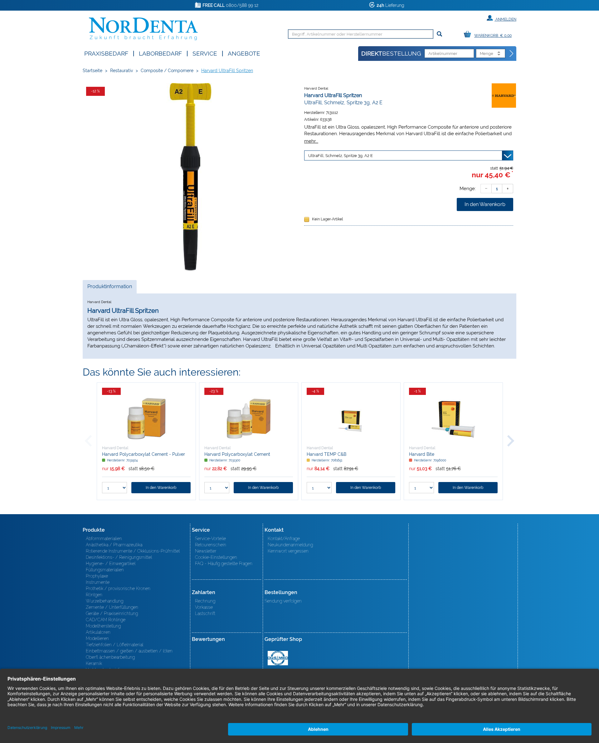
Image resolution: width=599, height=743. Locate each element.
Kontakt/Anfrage (284, 538)
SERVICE (204, 53)
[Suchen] (439, 34)
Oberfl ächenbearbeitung (110, 657)
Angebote (244, 53)
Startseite (92, 70)
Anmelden (505, 19)
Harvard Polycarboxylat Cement (237, 454)
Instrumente (98, 582)
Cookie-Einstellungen (216, 557)
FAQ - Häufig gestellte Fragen (223, 563)
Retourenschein (210, 544)
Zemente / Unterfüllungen (112, 607)
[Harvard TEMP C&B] (351, 418)
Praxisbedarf (106, 53)
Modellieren (97, 638)
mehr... (311, 141)
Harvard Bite (421, 454)
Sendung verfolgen (283, 600)
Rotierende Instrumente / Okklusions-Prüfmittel (133, 551)
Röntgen (94, 594)
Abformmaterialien (104, 538)
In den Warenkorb (485, 204)
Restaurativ (121, 70)
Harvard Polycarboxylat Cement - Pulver (143, 454)
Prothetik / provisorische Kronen (118, 588)
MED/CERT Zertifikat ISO (278, 658)
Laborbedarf (160, 53)
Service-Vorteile (210, 538)
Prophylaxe (97, 575)
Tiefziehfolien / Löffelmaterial (114, 644)
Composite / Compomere (167, 70)
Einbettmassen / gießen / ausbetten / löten (129, 650)
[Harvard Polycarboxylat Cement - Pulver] (146, 418)
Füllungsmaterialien (105, 569)
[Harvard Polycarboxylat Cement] (248, 418)
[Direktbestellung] (511, 53)
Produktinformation (109, 288)
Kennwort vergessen (288, 551)
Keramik (94, 663)
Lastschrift (205, 613)
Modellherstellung (103, 625)
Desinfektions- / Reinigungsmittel (119, 557)
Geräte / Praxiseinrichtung (112, 613)
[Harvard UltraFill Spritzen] (190, 177)
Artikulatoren (98, 632)
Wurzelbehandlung (104, 600)
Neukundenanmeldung (290, 544)
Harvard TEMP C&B (326, 454)
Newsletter (206, 551)
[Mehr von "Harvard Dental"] (503, 95)
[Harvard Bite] (453, 418)
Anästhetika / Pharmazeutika (114, 544)
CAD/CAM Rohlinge (105, 619)
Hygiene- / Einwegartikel (110, 563)
